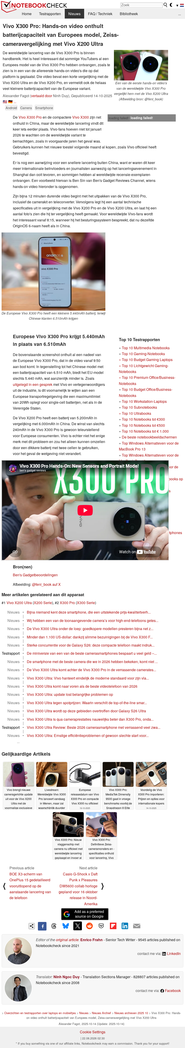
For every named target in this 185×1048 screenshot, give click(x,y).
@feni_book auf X (46, 584)
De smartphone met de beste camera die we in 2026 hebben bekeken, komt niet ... (92, 661)
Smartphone (44, 107)
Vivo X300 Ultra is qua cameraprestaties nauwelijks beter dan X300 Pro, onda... (90, 719)
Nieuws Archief (101, 1013)
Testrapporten (50, 13)
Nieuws (74, 13)
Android (11, 107)
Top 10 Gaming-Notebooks (143, 353)
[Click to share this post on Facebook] (42, 926)
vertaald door (41, 95)
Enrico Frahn (91, 939)
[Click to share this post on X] (77, 925)
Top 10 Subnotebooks (139, 407)
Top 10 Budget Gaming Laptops (146, 359)
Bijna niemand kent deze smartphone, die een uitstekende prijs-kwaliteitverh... (89, 612)
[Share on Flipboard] (113, 925)
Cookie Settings (92, 1031)
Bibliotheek (129, 13)
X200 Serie (43, 602)
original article (67, 939)
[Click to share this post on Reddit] (89, 925)
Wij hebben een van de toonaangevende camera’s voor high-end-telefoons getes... (92, 620)
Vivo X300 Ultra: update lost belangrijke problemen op (70, 694)
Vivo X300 (80, 117)
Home (27, 13)
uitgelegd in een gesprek (32, 384)
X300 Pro (67, 602)
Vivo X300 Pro (30, 117)
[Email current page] (136, 926)
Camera (26, 107)
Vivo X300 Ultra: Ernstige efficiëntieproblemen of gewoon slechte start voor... (88, 735)
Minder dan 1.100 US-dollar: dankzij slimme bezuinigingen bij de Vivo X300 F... (90, 637)
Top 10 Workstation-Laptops (144, 401)
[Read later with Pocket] (101, 925)
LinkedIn (173, 953)
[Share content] (32, 926)
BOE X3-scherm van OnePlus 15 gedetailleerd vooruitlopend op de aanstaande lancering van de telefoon (30, 885)
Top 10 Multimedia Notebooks (146, 347)
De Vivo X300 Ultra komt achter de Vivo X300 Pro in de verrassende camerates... (91, 669)
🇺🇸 (5, 101)
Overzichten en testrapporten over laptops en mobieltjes (40, 1013)
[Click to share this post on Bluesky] (65, 926)
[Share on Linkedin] (124, 925)
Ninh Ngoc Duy (66, 976)
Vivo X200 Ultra (19, 602)
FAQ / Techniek (100, 13)
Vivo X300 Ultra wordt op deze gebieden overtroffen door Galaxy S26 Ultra (86, 710)
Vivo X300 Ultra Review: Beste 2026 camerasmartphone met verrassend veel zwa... (93, 727)
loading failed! (119, 118)
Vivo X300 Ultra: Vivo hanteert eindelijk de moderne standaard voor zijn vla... (88, 678)
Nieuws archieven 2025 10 (131, 1013)
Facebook (172, 990)
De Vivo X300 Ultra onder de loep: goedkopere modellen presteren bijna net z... (90, 628)
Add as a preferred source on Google (89, 914)
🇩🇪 (10, 101)
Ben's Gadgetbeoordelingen (35, 574)
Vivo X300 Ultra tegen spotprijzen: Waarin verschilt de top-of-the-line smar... (87, 702)
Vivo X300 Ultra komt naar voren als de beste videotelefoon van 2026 (82, 686)
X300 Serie (86, 602)
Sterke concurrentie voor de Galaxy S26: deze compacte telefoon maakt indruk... (91, 645)
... (179, 13)
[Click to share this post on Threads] (54, 926)
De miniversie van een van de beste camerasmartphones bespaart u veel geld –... (92, 653)
